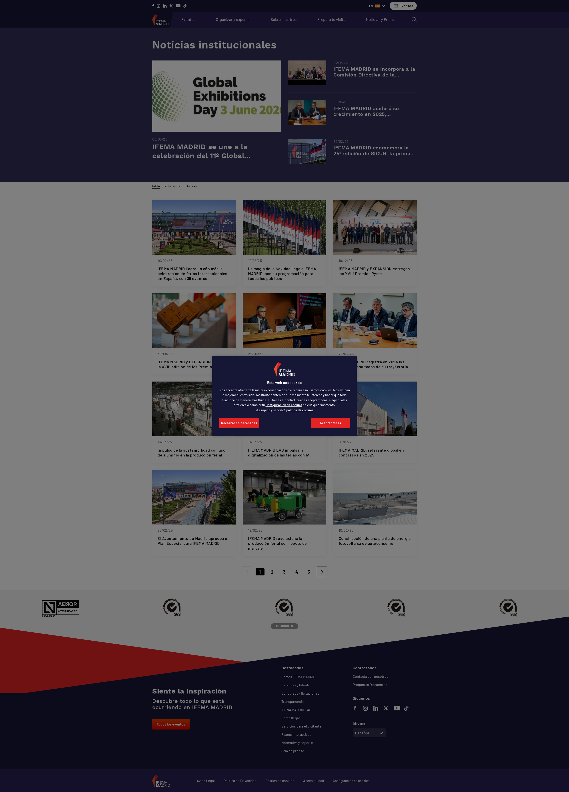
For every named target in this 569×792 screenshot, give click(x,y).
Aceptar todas (330, 423)
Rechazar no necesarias (239, 423)
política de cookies (299, 410)
